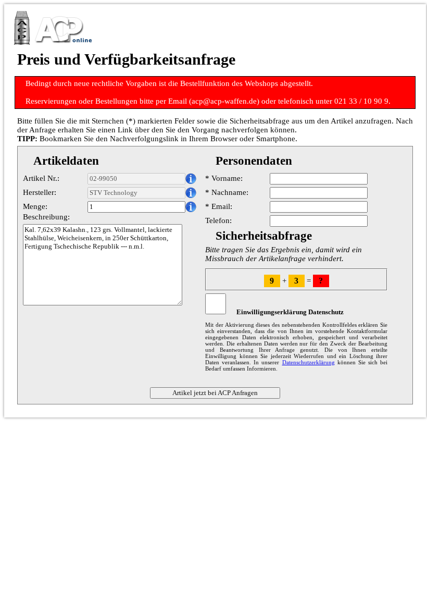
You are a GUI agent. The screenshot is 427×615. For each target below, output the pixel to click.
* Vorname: (224, 178)
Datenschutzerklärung (308, 362)
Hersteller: (39, 192)
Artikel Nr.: (41, 178)
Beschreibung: (46, 217)
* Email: (218, 206)
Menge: (35, 206)
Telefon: (218, 220)
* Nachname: (226, 192)
